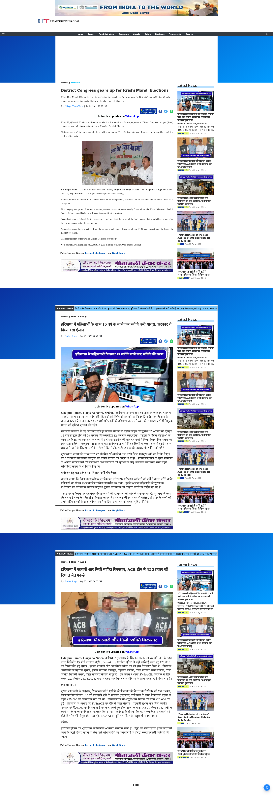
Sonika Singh (71, 336)
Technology (175, 34)
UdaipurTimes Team (74, 106)
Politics (75, 82)
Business (160, 34)
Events (189, 34)
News (80, 34)
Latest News (187, 85)
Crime (148, 34)
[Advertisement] (136, 56)
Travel (91, 34)
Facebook (89, 253)
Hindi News (77, 316)
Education (123, 34)
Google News (118, 253)
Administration (106, 34)
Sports (136, 34)
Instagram (101, 253)
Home (64, 82)
